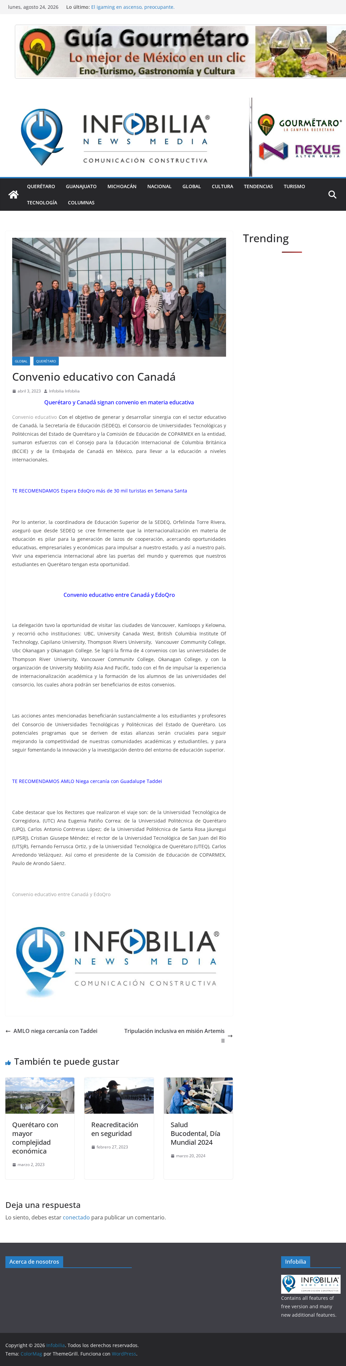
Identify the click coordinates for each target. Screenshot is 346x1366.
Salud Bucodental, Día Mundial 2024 (195, 1133)
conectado (76, 1217)
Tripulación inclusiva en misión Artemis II (174, 1035)
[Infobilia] (173, 102)
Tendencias (258, 186)
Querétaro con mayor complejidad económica (35, 1138)
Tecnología (42, 202)
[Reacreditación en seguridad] (118, 1082)
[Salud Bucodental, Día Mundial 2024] (198, 1082)
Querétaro (41, 186)
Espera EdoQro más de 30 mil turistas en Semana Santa (124, 490)
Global (191, 186)
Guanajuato (81, 186)
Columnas (81, 202)
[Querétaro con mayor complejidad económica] (39, 1082)
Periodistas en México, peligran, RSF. (132, 7)
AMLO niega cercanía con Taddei (55, 1031)
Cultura (222, 186)
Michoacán (122, 186)
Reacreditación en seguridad (114, 1129)
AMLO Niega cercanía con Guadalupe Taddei (111, 781)
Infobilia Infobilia (64, 391)
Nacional (159, 186)
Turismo (294, 186)
